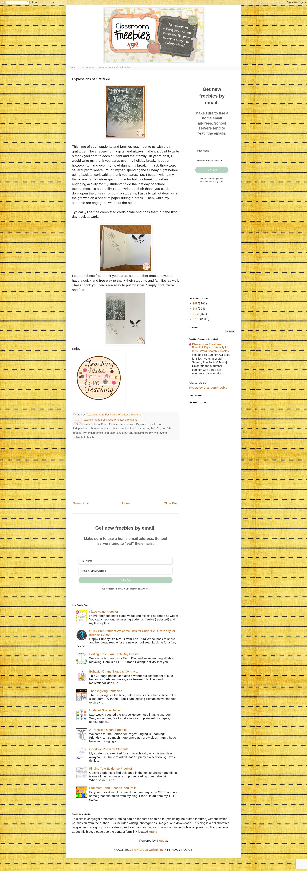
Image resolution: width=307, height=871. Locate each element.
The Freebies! (87, 67)
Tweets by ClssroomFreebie (208, 387)
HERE (153, 831)
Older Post (171, 503)
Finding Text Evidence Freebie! (110, 768)
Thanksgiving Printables (105, 691)
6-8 (195, 308)
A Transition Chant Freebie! (108, 729)
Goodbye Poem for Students (108, 749)
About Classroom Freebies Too (115, 67)
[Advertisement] (125, 472)
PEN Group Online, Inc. (148, 849)
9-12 (196, 314)
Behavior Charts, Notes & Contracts (113, 671)
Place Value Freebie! (103, 611)
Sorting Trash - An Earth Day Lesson (114, 654)
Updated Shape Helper (105, 710)
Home (72, 67)
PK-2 (196, 319)
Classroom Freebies (207, 344)
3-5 (195, 303)
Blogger (162, 840)
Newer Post (81, 503)
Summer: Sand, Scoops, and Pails (112, 788)
